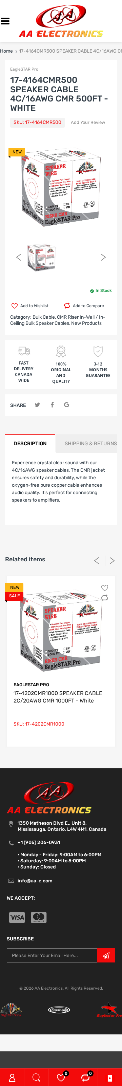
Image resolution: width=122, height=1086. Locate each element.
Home (6, 51)
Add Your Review (88, 122)
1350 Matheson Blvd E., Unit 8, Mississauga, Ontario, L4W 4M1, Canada (62, 826)
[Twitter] (37, 405)
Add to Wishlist (34, 305)
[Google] (66, 405)
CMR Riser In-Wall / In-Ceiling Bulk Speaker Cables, (57, 320)
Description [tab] (30, 444)
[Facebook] (52, 405)
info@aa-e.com (35, 881)
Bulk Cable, (44, 317)
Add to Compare (88, 305)
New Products (86, 323)
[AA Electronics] (61, 21)
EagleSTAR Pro (24, 69)
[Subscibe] (106, 955)
